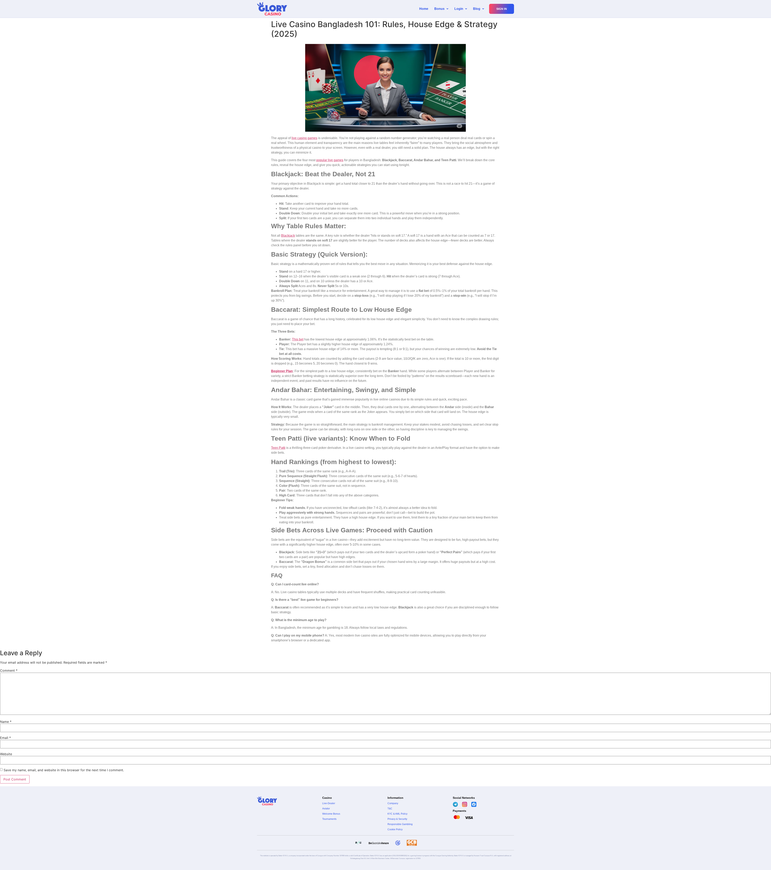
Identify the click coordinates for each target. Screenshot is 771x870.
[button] (441, 8)
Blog (476, 8)
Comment (8, 670)
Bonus (439, 8)
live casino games (304, 138)
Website (6, 754)
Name (5, 721)
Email (5, 737)
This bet (297, 339)
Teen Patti (278, 447)
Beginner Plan (282, 371)
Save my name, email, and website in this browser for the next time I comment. (64, 770)
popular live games (329, 160)
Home (423, 8)
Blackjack (288, 235)
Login (458, 8)
